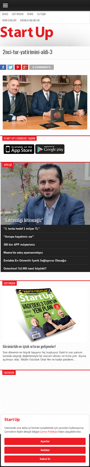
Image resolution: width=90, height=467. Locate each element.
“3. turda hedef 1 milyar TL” (22, 228)
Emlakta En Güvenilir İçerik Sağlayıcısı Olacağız (35, 260)
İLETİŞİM (41, 14)
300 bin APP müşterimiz (19, 244)
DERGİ (5, 14)
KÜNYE (30, 14)
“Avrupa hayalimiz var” (19, 236)
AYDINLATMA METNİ (30, 20)
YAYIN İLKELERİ (9, 20)
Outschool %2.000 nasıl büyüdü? (25, 268)
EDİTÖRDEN (17, 14)
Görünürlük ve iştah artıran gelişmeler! (29, 346)
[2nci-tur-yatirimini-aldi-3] (45, 128)
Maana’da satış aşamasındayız (23, 252)
